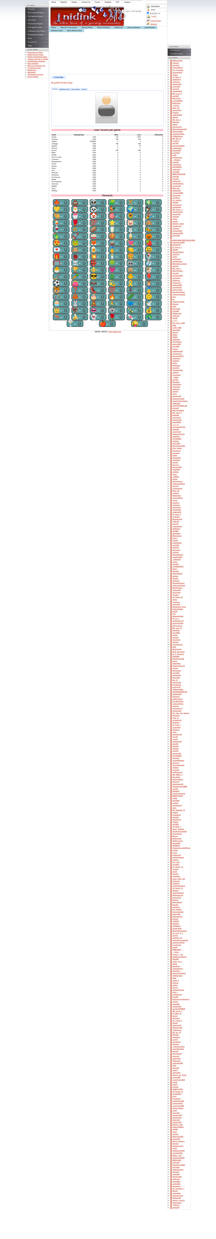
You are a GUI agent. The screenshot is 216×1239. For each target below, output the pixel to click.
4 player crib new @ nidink (37, 59)
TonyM (175, 737)
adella (175, 964)
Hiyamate (176, 715)
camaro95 (176, 1139)
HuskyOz (176, 722)
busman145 (177, 420)
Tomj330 (176, 311)
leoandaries (177, 1203)
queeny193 (177, 897)
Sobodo (176, 304)
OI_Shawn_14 (178, 867)
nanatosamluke (178, 134)
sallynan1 (176, 1179)
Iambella (176, 415)
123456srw (177, 926)
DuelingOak (177, 928)
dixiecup (176, 763)
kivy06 (175, 318)
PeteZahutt (177, 819)
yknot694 (176, 1174)
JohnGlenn (177, 384)
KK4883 (175, 531)
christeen (176, 1167)
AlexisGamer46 (178, 659)
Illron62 (175, 905)
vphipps (176, 767)
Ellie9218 (176, 791)
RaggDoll (176, 630)
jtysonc (175, 668)
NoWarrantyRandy (180, 957)
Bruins (175, 836)
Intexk (175, 479)
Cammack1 (177, 164)
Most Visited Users (74, 30)
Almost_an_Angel (179, 1075)
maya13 (175, 1051)
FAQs (30, 46)
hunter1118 (177, 682)
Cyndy (175, 500)
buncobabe (177, 110)
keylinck (176, 706)
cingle (175, 562)
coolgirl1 (176, 770)
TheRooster (177, 1030)
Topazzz (176, 63)
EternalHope (177, 902)
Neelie (175, 335)
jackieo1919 (177, 1122)
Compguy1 (177, 283)
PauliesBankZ (178, 555)
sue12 (175, 871)
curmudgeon (177, 488)
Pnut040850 (177, 756)
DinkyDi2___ (177, 971)
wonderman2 (178, 212)
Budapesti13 (177, 519)
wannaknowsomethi (180, 940)
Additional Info (64, 89)
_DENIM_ (176, 477)
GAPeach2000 (178, 689)
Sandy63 (176, 1172)
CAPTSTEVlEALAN (180, 406)
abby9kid (176, 801)
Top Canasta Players (36, 13)
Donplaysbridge (179, 292)
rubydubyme (177, 261)
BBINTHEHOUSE (179, 174)
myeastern (177, 1099)
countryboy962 (178, 1106)
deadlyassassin (178, 302)
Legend (175, 1087)
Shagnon (176, 730)
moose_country (179, 1200)
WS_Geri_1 (177, 120)
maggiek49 (177, 510)
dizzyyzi (176, 465)
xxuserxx (176, 503)
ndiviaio (176, 748)
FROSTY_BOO (178, 224)
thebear (175, 983)
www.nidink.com (114, 332)
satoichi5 (176, 1113)
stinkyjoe (176, 316)
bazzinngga (177, 127)
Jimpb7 (175, 391)
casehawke (177, 207)
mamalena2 (177, 1006)
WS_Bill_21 (177, 138)
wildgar (175, 576)
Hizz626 (176, 273)
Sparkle (175, 578)
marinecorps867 (179, 242)
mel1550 (176, 96)
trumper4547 (177, 231)
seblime (176, 472)
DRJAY (175, 1191)
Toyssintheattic (178, 765)
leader (175, 455)
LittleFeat (176, 907)
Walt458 (176, 959)
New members (32, 63)
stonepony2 (177, 805)
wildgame (176, 339)
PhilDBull (176, 845)
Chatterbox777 (178, 621)
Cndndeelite (177, 526)
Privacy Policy (87, 27)
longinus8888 (178, 193)
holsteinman (177, 157)
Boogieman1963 (179, 446)
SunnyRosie (177, 834)
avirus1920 (177, 344)
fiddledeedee (177, 976)
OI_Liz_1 (176, 618)
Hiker (174, 978)
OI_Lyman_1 (177, 1021)
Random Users (57, 30)
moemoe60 (177, 396)
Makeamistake (178, 616)
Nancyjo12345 (178, 1136)
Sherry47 (176, 782)
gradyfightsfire (178, 1049)
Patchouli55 (177, 1177)
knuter (175, 1016)
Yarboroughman (179, 484)
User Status (76, 89)
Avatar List (118, 27)
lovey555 (176, 346)
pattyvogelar (177, 290)
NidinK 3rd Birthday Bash (37, 57)
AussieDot (177, 843)
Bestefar (176, 571)
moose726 (176, 687)
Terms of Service (103, 27)
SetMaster (176, 529)
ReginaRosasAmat (180, 931)
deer (174, 297)
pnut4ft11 (176, 153)
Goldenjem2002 (179, 1158)
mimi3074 (176, 469)
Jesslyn (175, 869)
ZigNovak (176, 280)
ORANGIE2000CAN (180, 692)
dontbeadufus (178, 183)
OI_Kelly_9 (177, 77)
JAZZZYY (176, 254)
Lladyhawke (177, 148)
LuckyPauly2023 (179, 1080)
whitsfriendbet (178, 857)
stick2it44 (176, 460)
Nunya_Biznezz (179, 1141)
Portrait (55, 89)
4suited (175, 919)
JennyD (175, 874)
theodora (176, 758)
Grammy (176, 216)
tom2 (174, 732)
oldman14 (176, 169)
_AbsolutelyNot (179, 1047)
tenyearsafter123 (179, 427)
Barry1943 (176, 309)
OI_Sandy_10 (178, 888)
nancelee (176, 65)
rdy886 (175, 1129)
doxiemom (177, 507)
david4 (175, 1023)
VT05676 (176, 921)
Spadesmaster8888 (180, 786)
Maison (175, 117)
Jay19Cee (176, 198)
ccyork (175, 739)
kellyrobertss (177, 916)
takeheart (176, 436)
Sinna (175, 569)
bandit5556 (177, 422)
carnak (175, 935)
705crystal (176, 1061)
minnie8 (176, 408)
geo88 (175, 947)
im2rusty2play (178, 1108)
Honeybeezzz (178, 481)
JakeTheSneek (178, 893)
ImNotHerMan (178, 609)
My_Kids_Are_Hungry (181, 713)
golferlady (176, 403)
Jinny (175, 394)
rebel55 (175, 744)
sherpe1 (176, 1134)
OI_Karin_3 (177, 514)
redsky (175, 635)
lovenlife (176, 368)
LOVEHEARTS (178, 566)
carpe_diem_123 (179, 879)
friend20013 (177, 1094)
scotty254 (176, 86)
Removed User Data (35, 52)
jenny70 (176, 486)
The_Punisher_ (178, 70)
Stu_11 (175, 680)
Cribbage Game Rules (36, 31)
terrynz (175, 987)
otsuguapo (177, 186)
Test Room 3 (175, 50)
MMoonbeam (177, 60)
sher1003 (176, 673)
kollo (174, 306)
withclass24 (177, 741)
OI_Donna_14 (178, 1091)
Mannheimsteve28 (179, 129)
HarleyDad (176, 663)
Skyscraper (177, 670)
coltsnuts (176, 82)
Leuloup (176, 493)
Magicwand (177, 838)
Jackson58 (177, 590)
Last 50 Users (150, 27)
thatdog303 (177, 84)
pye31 (175, 853)
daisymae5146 (178, 356)
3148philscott (178, 136)
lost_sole (176, 862)
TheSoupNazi (178, 370)
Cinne (175, 538)
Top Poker (32, 20)
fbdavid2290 (177, 285)
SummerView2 (178, 252)
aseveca (176, 637)
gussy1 (175, 349)
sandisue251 (177, 557)
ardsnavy (176, 581)
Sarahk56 (176, 1004)
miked (175, 798)
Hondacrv (176, 966)
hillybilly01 (177, 245)
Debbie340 (177, 190)
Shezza (175, 332)
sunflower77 (177, 994)
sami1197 (176, 1207)
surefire (175, 380)
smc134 (175, 751)
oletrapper (176, 278)
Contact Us (32, 42)
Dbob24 (176, 746)
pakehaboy (177, 79)
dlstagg (175, 642)
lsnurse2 (176, 1056)
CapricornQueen (179, 793)
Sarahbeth (176, 533)
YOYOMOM (177, 439)
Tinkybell (176, 517)
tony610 (176, 179)
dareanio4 (176, 550)
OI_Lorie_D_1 (178, 933)
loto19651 (176, 633)
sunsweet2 (177, 259)
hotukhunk (177, 685)
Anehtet (176, 441)
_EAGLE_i (176, 1205)
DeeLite (175, 900)
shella (175, 219)
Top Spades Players (35, 16)
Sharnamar (177, 495)
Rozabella (176, 777)
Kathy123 (176, 1120)
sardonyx (176, 389)
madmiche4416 (178, 1101)
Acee (174, 808)
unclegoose (177, 354)
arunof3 (176, 524)
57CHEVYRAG (178, 701)
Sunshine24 (177, 1054)
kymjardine (177, 675)
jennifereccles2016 (180, 831)
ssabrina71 (177, 855)
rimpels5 (176, 1068)
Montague (176, 365)
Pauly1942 (176, 914)
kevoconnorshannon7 (181, 999)
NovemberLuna (178, 583)
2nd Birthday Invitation (36, 61)
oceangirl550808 (179, 1009)
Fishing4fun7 (178, 67)
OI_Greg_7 (177, 725)
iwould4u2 (177, 1042)
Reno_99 (176, 491)
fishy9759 (176, 235)
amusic (175, 462)
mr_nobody (177, 200)
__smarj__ (176, 952)
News (30, 38)
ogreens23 (177, 214)
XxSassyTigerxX (179, 666)
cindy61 (176, 372)
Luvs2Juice (177, 945)
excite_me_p (177, 961)
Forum (84, 89)
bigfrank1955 (177, 131)
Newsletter (31, 72)
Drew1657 (176, 678)
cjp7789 (175, 143)
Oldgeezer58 (177, 1028)
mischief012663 (178, 146)
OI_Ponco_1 (177, 247)
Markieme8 (177, 1198)
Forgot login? (155, 21)
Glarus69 (176, 1162)
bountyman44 (178, 623)
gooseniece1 (177, 708)
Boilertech (176, 103)
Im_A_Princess (178, 654)
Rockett (176, 1144)
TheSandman (178, 968)
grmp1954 (176, 443)
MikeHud (176, 122)
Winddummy (177, 588)
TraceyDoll (177, 375)
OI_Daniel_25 (178, 597)
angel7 (175, 1084)
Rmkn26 (176, 547)
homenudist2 (178, 1103)
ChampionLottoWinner (181, 848)
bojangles (176, 876)
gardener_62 (177, 938)
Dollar (175, 363)
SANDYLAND (178, 1089)
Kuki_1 (175, 992)
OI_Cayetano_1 (178, 1188)
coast (175, 474)
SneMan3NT (177, 694)
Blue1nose (177, 98)
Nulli (174, 647)
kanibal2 (176, 429)
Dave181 (176, 176)
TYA (174, 614)
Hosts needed (32, 77)
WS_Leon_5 (177, 94)
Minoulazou (177, 536)
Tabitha (175, 822)
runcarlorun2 (177, 644)
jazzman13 (177, 417)
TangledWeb (177, 91)
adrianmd (176, 1037)
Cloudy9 (176, 89)
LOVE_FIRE (177, 328)
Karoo (175, 661)
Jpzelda (176, 595)
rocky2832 (176, 1184)
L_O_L (175, 320)
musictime (177, 592)
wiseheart (176, 505)
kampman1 (177, 458)
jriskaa (175, 75)
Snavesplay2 (177, 72)
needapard (177, 815)
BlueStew (176, 382)
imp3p (175, 1082)
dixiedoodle (177, 1117)
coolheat (176, 228)
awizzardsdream (179, 585)
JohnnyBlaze (178, 498)
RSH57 (175, 337)
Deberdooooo (178, 895)
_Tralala (175, 377)
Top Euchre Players (35, 24)
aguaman (176, 453)
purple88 (176, 172)
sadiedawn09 (178, 351)
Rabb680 (176, 656)
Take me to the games (68, 27)
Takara (175, 124)
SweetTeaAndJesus (180, 401)
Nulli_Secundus (179, 652)
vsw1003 (176, 545)
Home (53, 27)
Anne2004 (176, 1181)
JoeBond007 (177, 115)
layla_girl (176, 108)
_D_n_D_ (176, 425)
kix (174, 299)
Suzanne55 (177, 753)
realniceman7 (178, 699)
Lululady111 (177, 720)
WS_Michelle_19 (179, 810)
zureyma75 (177, 432)
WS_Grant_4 (177, 1011)
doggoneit (177, 195)
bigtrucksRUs (178, 779)
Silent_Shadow (178, 829)
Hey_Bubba (177, 909)
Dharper (176, 890)
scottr (175, 1110)
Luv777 (175, 1039)
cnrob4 (175, 789)
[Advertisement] (108, 53)
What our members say (36, 66)
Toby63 (175, 540)
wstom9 (176, 552)
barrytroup (177, 451)
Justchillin (177, 727)
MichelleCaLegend (180, 264)
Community (58, 77)
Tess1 (175, 1132)
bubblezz (176, 883)
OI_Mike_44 (177, 1013)
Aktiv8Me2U (177, 167)
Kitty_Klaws (177, 448)
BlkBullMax (177, 950)
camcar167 (177, 1058)
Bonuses (31, 9)
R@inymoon (177, 626)
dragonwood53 (178, 399)
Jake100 (176, 162)
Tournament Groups (35, 74)
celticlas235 (177, 543)
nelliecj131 (177, 181)
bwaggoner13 (178, 1196)
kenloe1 (176, 266)
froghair (176, 112)
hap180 (175, 997)
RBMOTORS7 (178, 796)
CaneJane (176, 387)
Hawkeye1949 (178, 233)
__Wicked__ (177, 160)
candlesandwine (179, 886)
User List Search (133, 27)
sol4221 (175, 803)
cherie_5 (176, 980)
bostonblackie (178, 912)
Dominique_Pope (179, 607)
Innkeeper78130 (179, 1151)
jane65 (175, 221)
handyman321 (178, 784)
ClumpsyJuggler (179, 294)
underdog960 (178, 1063)
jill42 (174, 325)
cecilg (175, 1148)
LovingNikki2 (178, 101)
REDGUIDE (177, 1160)
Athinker (176, 924)
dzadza (175, 1002)
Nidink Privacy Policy (35, 55)
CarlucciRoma (178, 704)
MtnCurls (176, 188)
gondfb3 (176, 864)
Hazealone (177, 1186)
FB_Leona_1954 (179, 323)
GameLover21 (178, 1146)
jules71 (175, 1070)
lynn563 (176, 564)
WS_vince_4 (177, 413)
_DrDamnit (177, 559)
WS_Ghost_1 (177, 209)
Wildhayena (177, 313)
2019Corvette (178, 841)
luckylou (176, 1044)
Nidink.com (31, 70)
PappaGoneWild (179, 1165)
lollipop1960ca (178, 1127)
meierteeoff (177, 1025)
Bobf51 (175, 250)
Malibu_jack (177, 1155)
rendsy (175, 985)
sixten (175, 257)
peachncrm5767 (179, 942)
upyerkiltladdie (178, 760)
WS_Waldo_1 (177, 774)
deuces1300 (177, 467)
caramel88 (176, 1077)
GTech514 (176, 640)
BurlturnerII (177, 649)
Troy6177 (176, 141)
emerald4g (177, 1193)
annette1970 (177, 1115)
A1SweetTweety (179, 434)
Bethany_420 (177, 1125)
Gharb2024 (177, 150)
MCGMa (176, 1035)
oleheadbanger (178, 990)
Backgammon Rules (35, 35)
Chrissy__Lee (178, 954)
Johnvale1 (176, 1073)
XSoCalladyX (177, 573)
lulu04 (175, 611)
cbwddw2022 (178, 1153)
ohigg (175, 599)
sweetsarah (177, 711)
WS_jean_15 (177, 628)
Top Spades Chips (35, 27)
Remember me (155, 13)
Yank (174, 1065)
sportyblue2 (177, 287)
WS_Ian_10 (177, 1032)
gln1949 (176, 824)
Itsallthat (176, 361)
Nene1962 (176, 330)
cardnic (175, 812)
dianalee (176, 817)
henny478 (176, 604)
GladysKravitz (178, 1170)
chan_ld (176, 718)
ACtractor (176, 1018)
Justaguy (176, 602)
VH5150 (175, 202)
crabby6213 (177, 512)
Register (153, 24)
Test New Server (176, 54)
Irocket (175, 850)
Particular (176, 881)
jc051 (174, 155)
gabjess (176, 860)
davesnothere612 (179, 973)
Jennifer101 (177, 226)
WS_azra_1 (177, 268)
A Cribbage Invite (34, 68)
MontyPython (178, 271)
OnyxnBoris (177, 342)
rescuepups (177, 205)
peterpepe (176, 358)
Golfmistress (177, 772)
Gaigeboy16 (177, 734)
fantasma (176, 696)
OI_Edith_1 (177, 827)
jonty (174, 1096)
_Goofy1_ (176, 105)
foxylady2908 (178, 276)
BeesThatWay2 (178, 410)
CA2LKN (176, 521)
